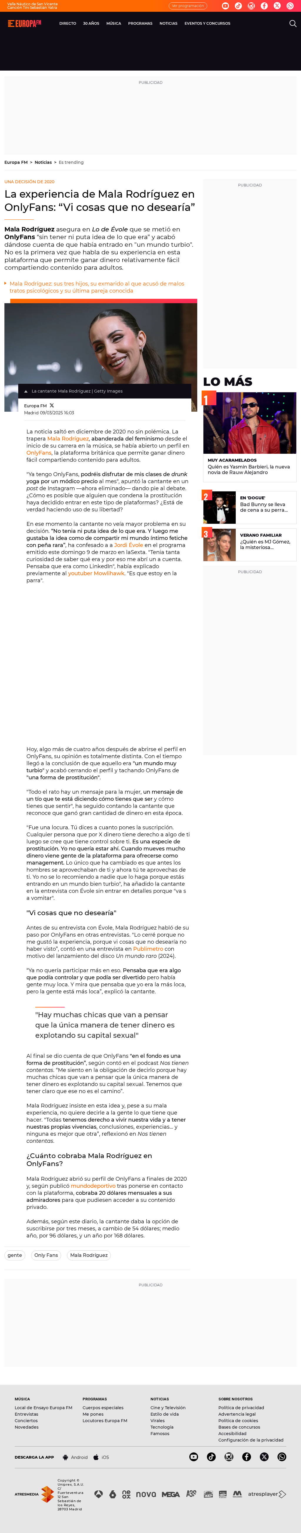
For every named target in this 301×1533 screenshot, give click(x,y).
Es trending (71, 162)
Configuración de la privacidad (251, 1440)
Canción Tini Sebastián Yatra (32, 7)
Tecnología (161, 1427)
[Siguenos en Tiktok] (238, 5)
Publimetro (148, 949)
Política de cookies (238, 1420)
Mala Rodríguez (68, 439)
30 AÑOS (91, 23)
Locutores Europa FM (105, 1420)
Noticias (44, 162)
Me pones (93, 1414)
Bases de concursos (239, 1427)
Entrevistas (26, 1414)
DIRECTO (67, 23)
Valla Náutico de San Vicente (32, 4)
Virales (157, 1420)
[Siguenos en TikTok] (211, 1459)
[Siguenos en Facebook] (264, 5)
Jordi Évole (128, 545)
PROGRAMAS (140, 23)
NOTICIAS (169, 23)
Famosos (159, 1433)
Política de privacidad (241, 1407)
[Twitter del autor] (52, 405)
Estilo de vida (164, 1414)
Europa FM (16, 162)
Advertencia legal (237, 1414)
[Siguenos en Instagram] (251, 5)
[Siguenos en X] (264, 1459)
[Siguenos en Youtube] (225, 5)
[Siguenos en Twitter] (277, 6)
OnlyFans (38, 453)
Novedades (27, 1427)
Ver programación (188, 6)
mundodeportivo (93, 1186)
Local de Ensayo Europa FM (43, 1407)
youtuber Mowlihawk (96, 573)
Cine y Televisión (168, 1407)
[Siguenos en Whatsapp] (290, 5)
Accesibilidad (232, 1433)
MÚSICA (113, 23)
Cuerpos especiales (103, 1407)
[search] (293, 23)
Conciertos (26, 1420)
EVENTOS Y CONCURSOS (207, 23)
